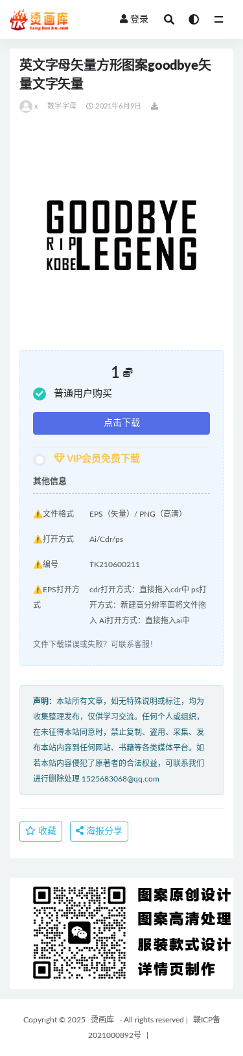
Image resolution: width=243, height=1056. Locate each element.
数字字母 (61, 106)
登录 (139, 19)
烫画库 (102, 1020)
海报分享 (103, 831)
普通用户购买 (83, 394)
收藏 (46, 831)
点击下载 (122, 423)
